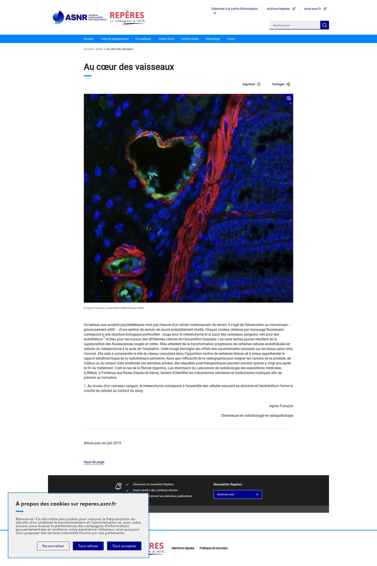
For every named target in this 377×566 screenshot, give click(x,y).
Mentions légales (183, 548)
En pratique (143, 39)
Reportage (213, 39)
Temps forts (166, 39)
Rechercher (324, 25)
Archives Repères (278, 8)
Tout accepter (124, 546)
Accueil (88, 49)
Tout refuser (88, 546)
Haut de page (94, 462)
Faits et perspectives (115, 39)
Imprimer (249, 84)
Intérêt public (190, 39)
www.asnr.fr (313, 8)
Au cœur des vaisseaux (119, 49)
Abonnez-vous (225, 494)
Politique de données (214, 548)
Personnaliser (53, 546)
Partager (278, 84)
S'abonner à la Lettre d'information (234, 8)
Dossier (89, 39)
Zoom (231, 39)
